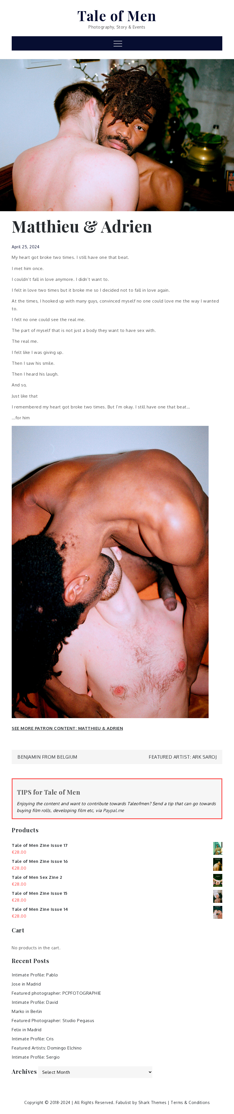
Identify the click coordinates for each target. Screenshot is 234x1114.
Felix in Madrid (27, 1029)
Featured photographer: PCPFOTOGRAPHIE (56, 993)
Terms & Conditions (190, 1102)
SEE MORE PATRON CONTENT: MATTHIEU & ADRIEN (67, 728)
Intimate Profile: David (35, 1002)
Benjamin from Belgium (47, 757)
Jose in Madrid (26, 984)
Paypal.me (113, 810)
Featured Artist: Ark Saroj (183, 757)
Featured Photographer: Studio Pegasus (53, 1020)
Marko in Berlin (27, 1011)
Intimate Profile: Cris (33, 1039)
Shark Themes (153, 1102)
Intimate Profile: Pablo (35, 975)
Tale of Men (117, 15)
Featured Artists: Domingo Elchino (47, 1048)
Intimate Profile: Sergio (36, 1057)
